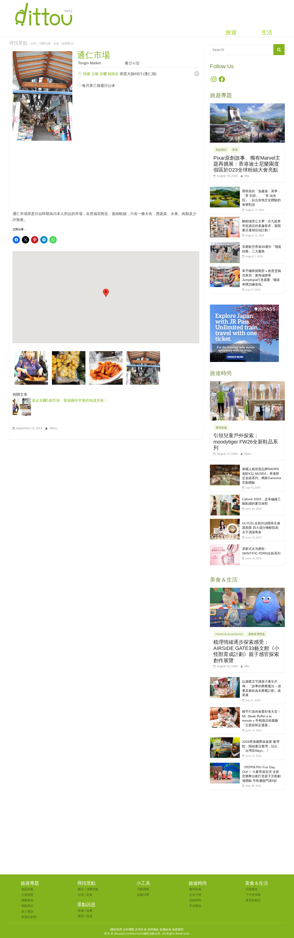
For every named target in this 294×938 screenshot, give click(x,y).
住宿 (33, 43)
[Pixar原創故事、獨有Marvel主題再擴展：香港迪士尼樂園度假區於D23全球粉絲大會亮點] (247, 106)
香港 (235, 150)
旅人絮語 (27, 911)
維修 (81, 910)
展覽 (81, 916)
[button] (31, 368)
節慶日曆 (143, 895)
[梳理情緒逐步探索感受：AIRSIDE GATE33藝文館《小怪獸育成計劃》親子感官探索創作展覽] (247, 590)
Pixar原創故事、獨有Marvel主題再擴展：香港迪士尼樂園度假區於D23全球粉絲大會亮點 (246, 164)
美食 (56, 43)
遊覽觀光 (68, 43)
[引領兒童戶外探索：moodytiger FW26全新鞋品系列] (247, 383)
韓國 (86, 73)
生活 (266, 32)
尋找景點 (18, 42)
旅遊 (231, 32)
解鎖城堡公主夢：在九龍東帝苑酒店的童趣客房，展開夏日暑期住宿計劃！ (261, 225)
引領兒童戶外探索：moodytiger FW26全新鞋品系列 (245, 442)
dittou (53, 428)
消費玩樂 (45, 43)
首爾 (103, 73)
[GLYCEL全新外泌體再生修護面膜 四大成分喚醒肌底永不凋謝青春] (225, 521)
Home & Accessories (229, 634)
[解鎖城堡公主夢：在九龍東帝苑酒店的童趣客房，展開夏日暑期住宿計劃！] (225, 219)
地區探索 (27, 889)
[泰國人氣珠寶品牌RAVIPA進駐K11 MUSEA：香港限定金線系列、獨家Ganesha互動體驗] (225, 467)
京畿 (95, 73)
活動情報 (143, 889)
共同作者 (141, 929)
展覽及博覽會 (256, 634)
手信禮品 (195, 906)
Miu (247, 176)
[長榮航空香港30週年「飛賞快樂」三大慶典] (225, 245)
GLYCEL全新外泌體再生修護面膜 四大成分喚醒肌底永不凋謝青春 (261, 527)
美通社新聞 (28, 917)
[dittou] (43, 2)
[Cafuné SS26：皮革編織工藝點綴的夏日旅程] (225, 497)
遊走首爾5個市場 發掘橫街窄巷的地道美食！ (69, 400)
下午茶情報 (253, 895)
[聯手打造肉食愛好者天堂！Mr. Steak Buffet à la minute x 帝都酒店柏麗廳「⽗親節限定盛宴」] (225, 709)
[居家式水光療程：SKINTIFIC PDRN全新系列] (225, 547)
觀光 (81, 889)
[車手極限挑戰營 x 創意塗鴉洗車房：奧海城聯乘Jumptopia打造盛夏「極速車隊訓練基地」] (225, 269)
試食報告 (252, 889)
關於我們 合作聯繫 (122, 929)
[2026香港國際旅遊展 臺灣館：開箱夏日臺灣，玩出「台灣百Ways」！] (225, 739)
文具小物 (195, 895)
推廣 (89, 910)
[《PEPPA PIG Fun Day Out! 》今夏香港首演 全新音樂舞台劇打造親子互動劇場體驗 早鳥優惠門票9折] (225, 765)
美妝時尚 (195, 900)
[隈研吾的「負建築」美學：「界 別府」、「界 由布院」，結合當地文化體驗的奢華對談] (225, 189)
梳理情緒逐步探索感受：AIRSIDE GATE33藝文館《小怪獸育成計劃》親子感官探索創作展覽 (246, 651)
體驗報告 (27, 900)
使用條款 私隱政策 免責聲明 (165, 929)
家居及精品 (253, 900)
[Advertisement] (106, 177)
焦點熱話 (221, 150)
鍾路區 (113, 73)
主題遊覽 (27, 895)
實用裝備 (221, 427)
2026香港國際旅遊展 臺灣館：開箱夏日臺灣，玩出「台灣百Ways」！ (260, 746)
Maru (248, 454)
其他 (89, 916)
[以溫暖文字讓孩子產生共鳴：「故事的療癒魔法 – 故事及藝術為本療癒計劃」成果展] (225, 679)
